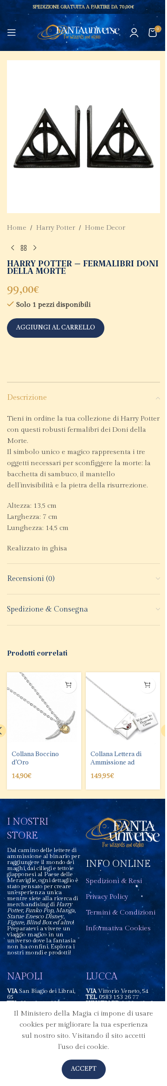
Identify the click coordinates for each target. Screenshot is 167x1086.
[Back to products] (23, 248)
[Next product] (34, 248)
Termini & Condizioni (120, 912)
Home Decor (105, 228)
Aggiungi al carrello (55, 328)
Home (16, 228)
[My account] (134, 32)
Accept (83, 1069)
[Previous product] (12, 248)
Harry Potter (55, 228)
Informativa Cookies (118, 928)
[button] (68, 685)
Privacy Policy (107, 897)
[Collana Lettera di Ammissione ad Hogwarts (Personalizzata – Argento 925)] (123, 709)
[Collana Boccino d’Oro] (44, 709)
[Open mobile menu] (11, 32)
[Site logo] (78, 32)
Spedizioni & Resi (114, 881)
